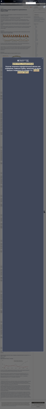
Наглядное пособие (44, 7)
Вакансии (35, 1)
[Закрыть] (42, 58)
